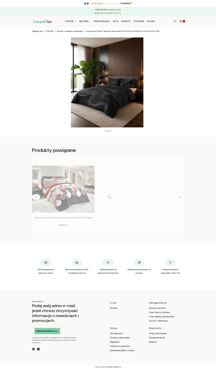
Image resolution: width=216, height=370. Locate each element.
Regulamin (115, 342)
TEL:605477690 (114, 10)
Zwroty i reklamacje (158, 320)
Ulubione (153, 342)
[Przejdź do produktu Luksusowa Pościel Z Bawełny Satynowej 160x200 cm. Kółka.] (63, 189)
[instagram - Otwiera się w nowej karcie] (38, 349)
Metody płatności (157, 308)
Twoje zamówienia (157, 333)
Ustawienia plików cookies (122, 350)
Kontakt (113, 308)
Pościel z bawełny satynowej (70, 31)
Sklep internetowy (107, 367)
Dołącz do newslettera (47, 331)
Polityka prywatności (120, 346)
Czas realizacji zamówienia (161, 316)
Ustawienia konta (157, 337)
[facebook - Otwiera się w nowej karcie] (33, 349)
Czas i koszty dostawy (159, 312)
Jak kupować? (116, 333)
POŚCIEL (50, 31)
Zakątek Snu (37, 31)
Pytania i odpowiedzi (120, 337)
